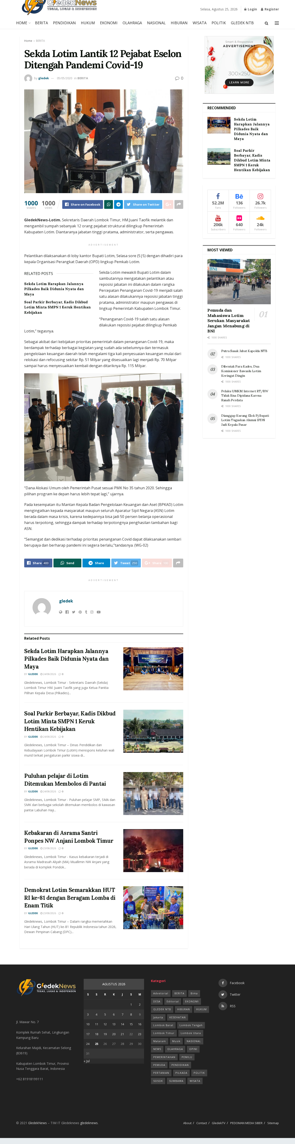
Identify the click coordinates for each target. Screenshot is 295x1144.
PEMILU (187, 1057)
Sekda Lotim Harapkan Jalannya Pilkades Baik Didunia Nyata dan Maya (54, 289)
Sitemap (273, 1123)
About (187, 1123)
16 (139, 1024)
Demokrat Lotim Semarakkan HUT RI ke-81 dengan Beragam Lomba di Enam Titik (69, 897)
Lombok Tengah (191, 1025)
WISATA (199, 22)
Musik (176, 1041)
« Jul (87, 1061)
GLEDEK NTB (242, 22)
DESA (156, 1001)
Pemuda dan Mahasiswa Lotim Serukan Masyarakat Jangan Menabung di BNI (228, 320)
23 (139, 1034)
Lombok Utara (191, 1033)
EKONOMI (109, 22)
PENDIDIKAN (64, 22)
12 (105, 1024)
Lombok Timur (163, 1033)
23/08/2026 (49, 848)
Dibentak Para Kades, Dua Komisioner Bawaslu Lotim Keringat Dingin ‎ (241, 370)
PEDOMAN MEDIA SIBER (246, 1123)
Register (271, 9)
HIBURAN (179, 22)
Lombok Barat (163, 1025)
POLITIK (219, 22)
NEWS (157, 1049)
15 (131, 1024)
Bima (194, 993)
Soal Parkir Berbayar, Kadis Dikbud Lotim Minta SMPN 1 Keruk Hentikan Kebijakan (57, 307)
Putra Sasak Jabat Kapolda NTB (244, 351)
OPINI (193, 1049)
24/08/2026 (49, 674)
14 (122, 1024)
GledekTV (218, 1123)
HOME (21, 22)
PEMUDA (159, 1065)
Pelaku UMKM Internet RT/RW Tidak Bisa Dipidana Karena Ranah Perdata (244, 395)
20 (113, 1034)
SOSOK (158, 1081)
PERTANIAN (161, 1072)
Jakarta (158, 1017)
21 (122, 1034)
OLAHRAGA (132, 22)
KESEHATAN (177, 1017)
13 (113, 1024)
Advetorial (160, 993)
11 (96, 1024)
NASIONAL (156, 22)
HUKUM (88, 22)
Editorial (173, 1001)
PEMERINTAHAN (164, 1057)
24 (87, 1044)
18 (96, 1034)
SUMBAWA (176, 1081)
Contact (201, 1123)
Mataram (159, 1041)
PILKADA (181, 1072)
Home (28, 41)
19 (105, 1034)
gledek (43, 78)
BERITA (41, 22)
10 (87, 1024)
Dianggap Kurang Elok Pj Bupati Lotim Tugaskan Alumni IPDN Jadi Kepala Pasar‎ (245, 420)
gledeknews (89, 1123)
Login (252, 9)
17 (87, 1034)
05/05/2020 (64, 78)
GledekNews (37, 1123)
